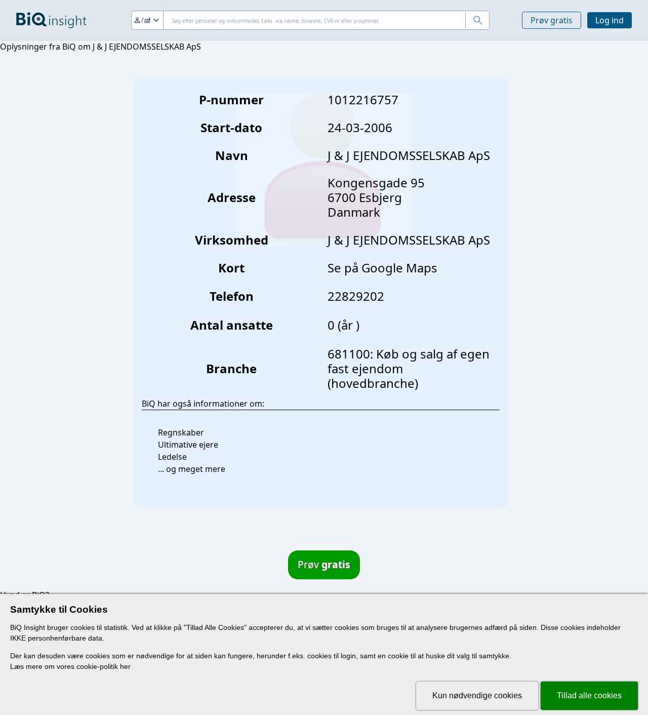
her (125, 666)
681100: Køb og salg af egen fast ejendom (409, 361)
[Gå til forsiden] (51, 20)
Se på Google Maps (382, 267)
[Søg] (477, 20)
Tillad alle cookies (589, 695)
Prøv (324, 564)
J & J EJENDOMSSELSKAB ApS (409, 239)
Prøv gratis (552, 20)
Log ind (609, 20)
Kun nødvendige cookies (477, 695)
